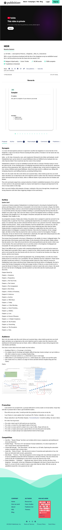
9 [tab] (34, 134)
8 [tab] (32, 134)
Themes (27, 509)
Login (48, 2)
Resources (28, 501)
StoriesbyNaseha (34, 418)
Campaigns (32, 1)
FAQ (37, 1)
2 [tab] (17, 134)
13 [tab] (44, 134)
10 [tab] (37, 134)
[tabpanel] (31, 108)
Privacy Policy (41, 524)
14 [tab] (47, 134)
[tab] (5, 141)
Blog (41, 1)
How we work (15, 504)
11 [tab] (39, 134)
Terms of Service (29, 524)
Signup (55, 2)
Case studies (29, 504)
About (25, 1)
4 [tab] (22, 134)
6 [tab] (27, 134)
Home (13, 501)
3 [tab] (20, 134)
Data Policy (51, 524)
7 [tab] (30, 134)
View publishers (30, 68)
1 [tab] (15, 134)
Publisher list (29, 507)
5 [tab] (25, 134)
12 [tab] (42, 134)
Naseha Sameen (9, 49)
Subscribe (40, 68)
